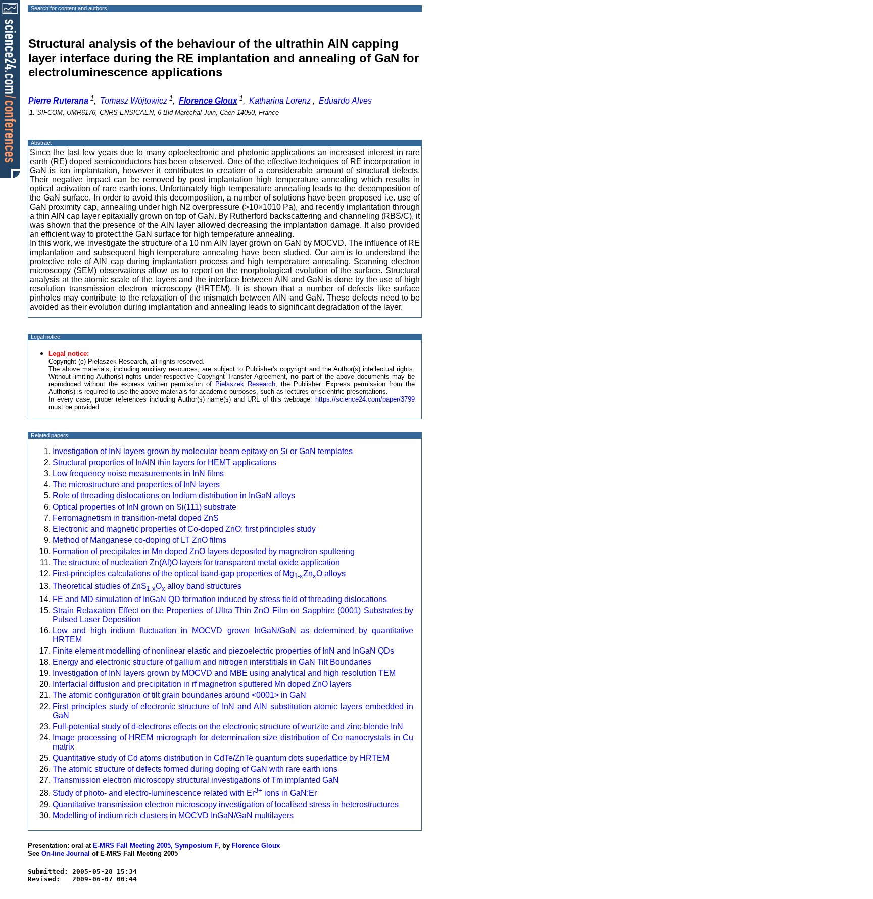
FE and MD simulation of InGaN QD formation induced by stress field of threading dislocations (220, 599)
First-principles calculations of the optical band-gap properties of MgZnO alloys (199, 573)
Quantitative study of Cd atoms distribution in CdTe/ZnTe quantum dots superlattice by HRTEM (221, 758)
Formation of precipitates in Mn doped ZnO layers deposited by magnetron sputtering (204, 551)
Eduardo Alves (345, 100)
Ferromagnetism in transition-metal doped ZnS (136, 518)
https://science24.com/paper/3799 (365, 399)
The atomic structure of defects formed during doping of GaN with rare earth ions (195, 769)
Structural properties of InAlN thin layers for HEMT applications (164, 462)
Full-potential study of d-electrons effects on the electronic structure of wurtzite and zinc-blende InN (228, 726)
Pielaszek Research (245, 384)
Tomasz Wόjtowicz (133, 100)
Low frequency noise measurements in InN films (138, 473)
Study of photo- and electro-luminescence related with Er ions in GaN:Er (185, 793)
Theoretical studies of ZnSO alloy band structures (147, 586)
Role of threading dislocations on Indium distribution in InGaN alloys (174, 495)
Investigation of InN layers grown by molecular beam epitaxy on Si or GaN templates (203, 451)
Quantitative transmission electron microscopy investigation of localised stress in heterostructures (226, 804)
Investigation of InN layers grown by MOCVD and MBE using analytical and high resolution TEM (224, 673)
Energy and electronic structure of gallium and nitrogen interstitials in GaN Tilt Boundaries (212, 662)
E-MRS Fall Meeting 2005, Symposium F (155, 846)
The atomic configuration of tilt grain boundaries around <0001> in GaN (179, 695)
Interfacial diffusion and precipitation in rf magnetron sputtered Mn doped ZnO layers (202, 684)
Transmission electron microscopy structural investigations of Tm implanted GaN (196, 780)
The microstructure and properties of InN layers (136, 484)
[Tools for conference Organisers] (10, 88)
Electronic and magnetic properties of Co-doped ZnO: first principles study (184, 529)
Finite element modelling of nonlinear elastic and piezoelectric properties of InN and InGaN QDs (223, 650)
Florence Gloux (256, 846)
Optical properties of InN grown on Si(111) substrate (144, 507)
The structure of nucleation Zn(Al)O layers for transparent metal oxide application (196, 562)
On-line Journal (65, 853)
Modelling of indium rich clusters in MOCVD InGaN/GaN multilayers (173, 815)
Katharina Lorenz (280, 100)
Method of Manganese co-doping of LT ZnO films (139, 540)
